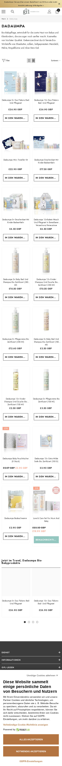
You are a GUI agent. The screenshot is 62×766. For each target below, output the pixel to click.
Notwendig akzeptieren (31, 751)
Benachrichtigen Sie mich (47, 536)
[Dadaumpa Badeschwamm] (16, 496)
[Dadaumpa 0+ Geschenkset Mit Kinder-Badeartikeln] (16, 197)
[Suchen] (12, 8)
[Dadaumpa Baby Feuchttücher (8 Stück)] (16, 436)
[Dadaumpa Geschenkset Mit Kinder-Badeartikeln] (46, 138)
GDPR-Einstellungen (31, 761)
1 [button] (25, 619)
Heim (4, 15)
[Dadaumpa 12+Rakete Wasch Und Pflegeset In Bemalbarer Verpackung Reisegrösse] (46, 197)
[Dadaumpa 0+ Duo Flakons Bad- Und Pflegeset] (16, 78)
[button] (29, 57)
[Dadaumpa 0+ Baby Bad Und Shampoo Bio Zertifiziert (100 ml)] (46, 317)
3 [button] (33, 619)
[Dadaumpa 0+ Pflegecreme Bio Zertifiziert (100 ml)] (46, 377)
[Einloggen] (49, 8)
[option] (16, 589)
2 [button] (29, 619)
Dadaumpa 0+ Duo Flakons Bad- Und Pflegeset (16, 599)
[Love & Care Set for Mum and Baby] (46, 496)
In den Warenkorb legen (16, 114)
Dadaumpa (13, 15)
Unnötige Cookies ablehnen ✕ (42, 675)
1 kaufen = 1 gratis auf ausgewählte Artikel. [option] (31, 2)
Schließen (59, 2)
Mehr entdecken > (48, 2)
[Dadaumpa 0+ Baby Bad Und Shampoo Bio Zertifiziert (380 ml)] (16, 257)
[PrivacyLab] (22, 730)
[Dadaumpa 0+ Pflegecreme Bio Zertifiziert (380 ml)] (16, 317)
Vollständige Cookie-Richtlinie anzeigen (25, 724)
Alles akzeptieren (31, 739)
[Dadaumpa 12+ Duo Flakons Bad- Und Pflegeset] (46, 78)
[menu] (3, 8)
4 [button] (37, 619)
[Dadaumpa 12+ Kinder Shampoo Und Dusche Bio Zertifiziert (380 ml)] (46, 257)
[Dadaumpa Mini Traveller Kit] (16, 138)
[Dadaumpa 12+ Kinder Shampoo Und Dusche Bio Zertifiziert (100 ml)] (16, 377)
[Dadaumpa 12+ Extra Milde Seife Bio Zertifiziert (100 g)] (46, 436)
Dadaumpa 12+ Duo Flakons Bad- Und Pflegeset (46, 599)
